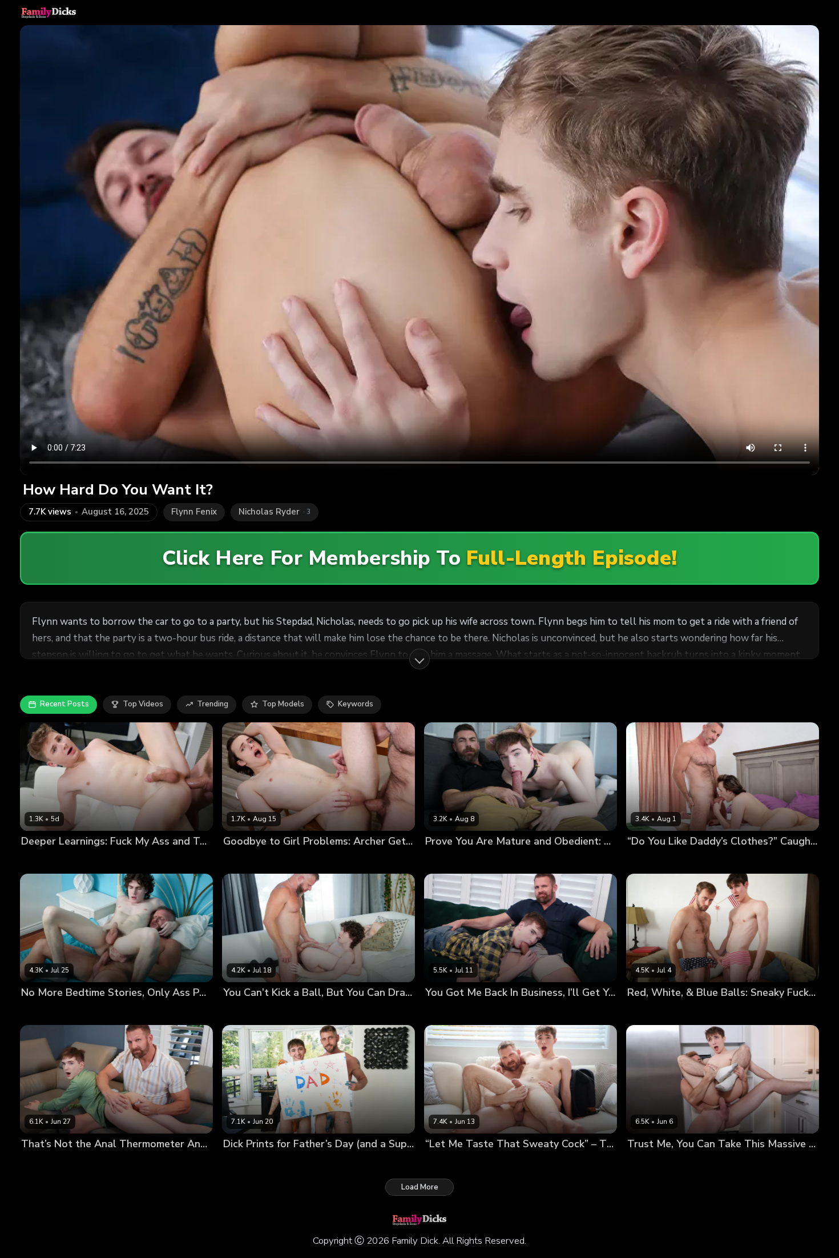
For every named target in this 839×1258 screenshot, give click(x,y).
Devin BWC (42, 1011)
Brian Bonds (89, 1011)
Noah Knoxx (649, 1011)
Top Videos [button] (143, 704)
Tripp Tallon (90, 860)
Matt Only (443, 860)
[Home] (49, 12)
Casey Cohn (42, 860)
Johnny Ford (286, 1162)
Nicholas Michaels (497, 860)
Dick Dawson (449, 1162)
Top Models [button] (283, 704)
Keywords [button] (355, 704)
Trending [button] (212, 704)
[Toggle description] (419, 659)
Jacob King (242, 1162)
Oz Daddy (292, 860)
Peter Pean (695, 1011)
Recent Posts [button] (64, 704)
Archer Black (246, 860)
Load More (419, 1187)
